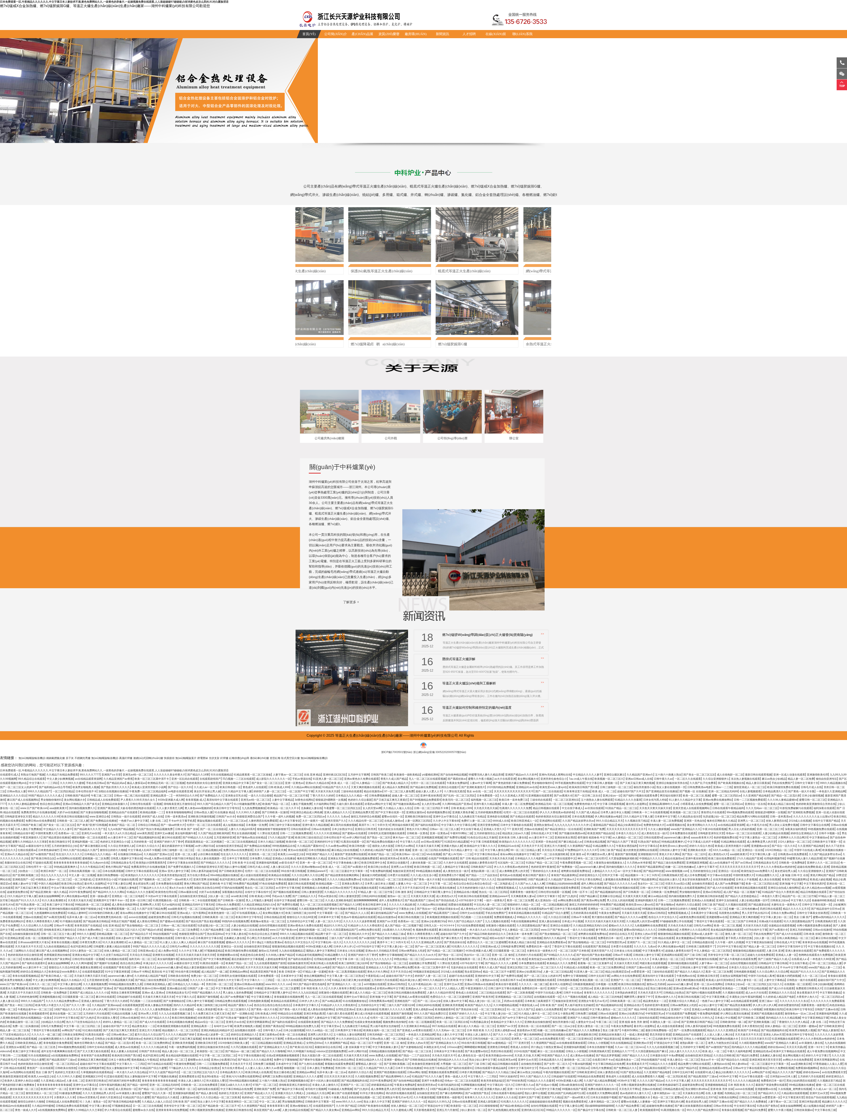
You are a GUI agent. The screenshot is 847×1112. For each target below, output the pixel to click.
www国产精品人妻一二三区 (824, 967)
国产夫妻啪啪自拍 (173, 1001)
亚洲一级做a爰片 (100, 896)
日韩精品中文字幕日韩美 (772, 963)
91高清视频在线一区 (165, 900)
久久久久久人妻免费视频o (154, 1009)
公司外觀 (391, 438)
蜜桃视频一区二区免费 (95, 858)
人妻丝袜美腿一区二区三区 (426, 862)
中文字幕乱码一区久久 (328, 942)
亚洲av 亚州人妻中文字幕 (174, 871)
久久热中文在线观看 (455, 862)
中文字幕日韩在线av (486, 854)
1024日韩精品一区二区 (778, 850)
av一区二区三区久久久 (548, 967)
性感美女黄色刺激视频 (367, 1022)
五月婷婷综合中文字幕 (300, 921)
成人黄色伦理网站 (147, 921)
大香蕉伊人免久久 (806, 996)
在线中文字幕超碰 (284, 900)
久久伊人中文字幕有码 (446, 820)
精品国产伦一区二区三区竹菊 (291, 795)
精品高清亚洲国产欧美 (263, 971)
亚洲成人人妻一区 (786, 954)
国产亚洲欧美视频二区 (25, 875)
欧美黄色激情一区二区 (221, 913)
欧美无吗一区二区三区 (455, 799)
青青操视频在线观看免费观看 (562, 887)
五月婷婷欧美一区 (141, 841)
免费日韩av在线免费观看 (40, 820)
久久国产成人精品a (587, 812)
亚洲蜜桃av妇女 (760, 845)
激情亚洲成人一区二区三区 (749, 787)
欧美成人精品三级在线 (781, 804)
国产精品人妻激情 (828, 1030)
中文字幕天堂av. (330, 1026)
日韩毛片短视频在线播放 (185, 917)
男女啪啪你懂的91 (542, 783)
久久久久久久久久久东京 (794, 1001)
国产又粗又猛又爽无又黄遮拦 (390, 799)
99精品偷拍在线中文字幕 (674, 1017)
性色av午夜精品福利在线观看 (358, 917)
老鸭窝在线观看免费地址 (575, 871)
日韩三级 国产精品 (610, 850)
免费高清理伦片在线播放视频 (38, 812)
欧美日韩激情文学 (59, 841)
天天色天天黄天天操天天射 (655, 808)
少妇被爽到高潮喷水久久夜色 (55, 1038)
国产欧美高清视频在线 (731, 783)
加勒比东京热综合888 (207, 887)
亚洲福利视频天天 (645, 900)
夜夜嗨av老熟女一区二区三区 (267, 921)
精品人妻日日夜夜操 (758, 783)
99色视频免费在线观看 (821, 829)
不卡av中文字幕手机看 (182, 820)
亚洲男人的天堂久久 (320, 1034)
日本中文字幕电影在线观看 (516, 824)
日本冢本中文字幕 (665, 816)
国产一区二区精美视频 (528, 938)
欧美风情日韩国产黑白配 (583, 787)
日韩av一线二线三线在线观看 (131, 795)
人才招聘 (469, 34)
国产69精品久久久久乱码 (197, 837)
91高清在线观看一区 (352, 841)
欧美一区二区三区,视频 (696, 795)
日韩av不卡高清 (580, 917)
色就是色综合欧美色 (252, 954)
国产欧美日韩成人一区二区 (56, 975)
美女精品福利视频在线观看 (726, 929)
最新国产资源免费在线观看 (350, 854)
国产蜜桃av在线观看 (354, 833)
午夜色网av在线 (685, 975)
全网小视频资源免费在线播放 (814, 925)
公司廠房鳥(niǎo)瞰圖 (329, 438)
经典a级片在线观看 (770, 921)
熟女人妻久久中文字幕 (450, 1034)
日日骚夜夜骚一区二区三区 (509, 950)
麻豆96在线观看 (171, 837)
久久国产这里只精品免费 (151, 908)
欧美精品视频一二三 (152, 812)
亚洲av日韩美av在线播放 (249, 984)
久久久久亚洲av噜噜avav (306, 866)
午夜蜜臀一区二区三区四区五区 (342, 808)
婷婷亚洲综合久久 (589, 875)
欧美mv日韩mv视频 (153, 988)
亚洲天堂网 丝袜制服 (205, 879)
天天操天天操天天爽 (427, 845)
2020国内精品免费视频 (500, 787)
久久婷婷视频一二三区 (665, 967)
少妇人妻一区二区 (218, 896)
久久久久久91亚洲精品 (326, 833)
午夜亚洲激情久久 (30, 837)
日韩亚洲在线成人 (658, 1009)
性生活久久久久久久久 (69, 854)
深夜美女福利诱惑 (795, 829)
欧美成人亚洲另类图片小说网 (149, 787)
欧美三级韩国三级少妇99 (300, 913)
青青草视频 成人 (195, 799)
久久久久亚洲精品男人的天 (426, 942)
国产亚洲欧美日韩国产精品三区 (699, 1022)
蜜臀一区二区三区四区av (726, 795)
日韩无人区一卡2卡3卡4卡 (439, 925)
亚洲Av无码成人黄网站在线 (555, 774)
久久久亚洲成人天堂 (511, 795)
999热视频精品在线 (283, 845)
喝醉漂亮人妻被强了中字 (638, 996)
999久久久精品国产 (39, 791)
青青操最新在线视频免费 (288, 996)
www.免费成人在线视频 (413, 913)
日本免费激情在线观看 (682, 833)
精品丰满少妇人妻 (410, 980)
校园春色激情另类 (298, 963)
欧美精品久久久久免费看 (561, 963)
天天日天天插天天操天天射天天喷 (604, 921)
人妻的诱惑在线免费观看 (262, 820)
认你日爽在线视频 (208, 854)
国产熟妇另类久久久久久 (115, 787)
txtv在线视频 (433, 854)
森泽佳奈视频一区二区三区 (65, 1013)
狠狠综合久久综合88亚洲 (301, 917)
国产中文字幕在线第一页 (389, 812)
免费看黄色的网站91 (12, 921)
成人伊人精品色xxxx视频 (815, 887)
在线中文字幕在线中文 (258, 892)
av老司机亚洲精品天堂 (28, 929)
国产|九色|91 (569, 896)
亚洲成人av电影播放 (704, 1009)
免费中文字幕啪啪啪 (391, 954)
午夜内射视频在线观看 (625, 887)
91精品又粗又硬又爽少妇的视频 (350, 980)
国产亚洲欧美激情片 (473, 787)
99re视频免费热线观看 (740, 812)
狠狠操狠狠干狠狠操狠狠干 (273, 829)
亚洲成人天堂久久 (494, 829)
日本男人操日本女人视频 (615, 812)
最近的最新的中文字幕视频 (177, 845)
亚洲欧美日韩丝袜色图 (710, 896)
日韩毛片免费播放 (51, 1026)
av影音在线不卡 (288, 862)
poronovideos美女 (436, 959)
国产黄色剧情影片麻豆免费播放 (511, 783)
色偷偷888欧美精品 (823, 900)
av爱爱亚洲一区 (640, 971)
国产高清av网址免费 (593, 900)
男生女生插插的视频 (243, 833)
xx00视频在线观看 (374, 984)
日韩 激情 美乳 (403, 892)
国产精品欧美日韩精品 (96, 921)
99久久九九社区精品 (304, 992)
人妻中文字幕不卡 (707, 866)
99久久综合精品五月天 (609, 820)
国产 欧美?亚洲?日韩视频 (92, 824)
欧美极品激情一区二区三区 (23, 1022)
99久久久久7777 (90, 774)
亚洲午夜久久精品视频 (487, 804)
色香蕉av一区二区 (69, 833)
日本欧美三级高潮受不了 (700, 946)
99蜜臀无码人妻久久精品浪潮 (485, 774)
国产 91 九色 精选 (516, 959)
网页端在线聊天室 (670, 795)
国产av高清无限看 (54, 917)
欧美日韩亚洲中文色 (373, 862)
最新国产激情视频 (625, 854)
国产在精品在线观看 (522, 816)
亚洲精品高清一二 (160, 795)
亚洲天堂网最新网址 (258, 1022)
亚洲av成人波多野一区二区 (707, 933)
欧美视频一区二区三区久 (609, 778)
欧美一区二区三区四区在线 (762, 883)
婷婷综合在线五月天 (621, 933)
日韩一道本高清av (175, 816)
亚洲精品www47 (317, 871)
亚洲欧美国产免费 (594, 829)
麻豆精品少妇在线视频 (344, 850)
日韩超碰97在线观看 (128, 996)
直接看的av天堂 (526, 1030)
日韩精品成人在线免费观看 (103, 799)
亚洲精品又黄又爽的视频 (744, 917)
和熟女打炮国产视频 (33, 774)
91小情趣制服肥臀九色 (247, 804)
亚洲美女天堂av (337, 858)
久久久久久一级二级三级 (533, 984)
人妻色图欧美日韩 (586, 1034)
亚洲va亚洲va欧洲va (685, 988)
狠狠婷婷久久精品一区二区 (523, 904)
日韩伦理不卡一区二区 (39, 866)
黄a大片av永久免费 (180, 887)
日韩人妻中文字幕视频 (199, 1001)
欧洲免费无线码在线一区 (112, 917)
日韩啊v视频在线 (667, 929)
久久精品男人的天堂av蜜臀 (642, 921)
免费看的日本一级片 (610, 938)
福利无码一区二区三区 (142, 959)
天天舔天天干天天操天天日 (23, 992)
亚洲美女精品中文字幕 (236, 783)
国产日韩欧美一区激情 (275, 812)
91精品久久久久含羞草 (628, 799)
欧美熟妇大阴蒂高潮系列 (150, 862)
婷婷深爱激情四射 (788, 1005)
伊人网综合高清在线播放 (440, 887)
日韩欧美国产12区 (481, 866)
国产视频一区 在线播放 (692, 791)
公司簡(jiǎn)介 (335, 34)
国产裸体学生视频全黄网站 (340, 908)
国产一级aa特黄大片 (173, 824)
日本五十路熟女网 (562, 1013)
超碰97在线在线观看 (461, 975)
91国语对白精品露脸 (456, 841)
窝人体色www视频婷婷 (198, 808)
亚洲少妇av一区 (612, 795)
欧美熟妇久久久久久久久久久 (516, 841)
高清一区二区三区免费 (520, 900)
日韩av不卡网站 (140, 971)
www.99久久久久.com (278, 984)
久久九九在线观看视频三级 (175, 1013)
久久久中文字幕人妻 (190, 950)
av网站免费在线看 (568, 900)
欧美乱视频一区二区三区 (594, 980)
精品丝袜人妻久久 (669, 879)
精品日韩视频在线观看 (546, 808)
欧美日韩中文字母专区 (227, 808)
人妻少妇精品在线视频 (775, 833)
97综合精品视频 (178, 980)
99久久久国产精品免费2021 (430, 1013)
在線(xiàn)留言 (495, 35)
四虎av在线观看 (513, 1001)
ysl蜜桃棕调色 (430, 774)
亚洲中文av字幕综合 (445, 816)
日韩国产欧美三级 (381, 774)
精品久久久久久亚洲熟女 (721, 1030)
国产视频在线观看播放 (286, 892)
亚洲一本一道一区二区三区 (315, 862)
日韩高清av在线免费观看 (792, 854)
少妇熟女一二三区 (28, 871)
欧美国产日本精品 (748, 1030)
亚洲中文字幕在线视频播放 (281, 879)
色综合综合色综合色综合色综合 (471, 883)
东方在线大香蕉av (197, 875)
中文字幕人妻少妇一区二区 (776, 917)
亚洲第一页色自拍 (694, 820)
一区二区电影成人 (83, 879)
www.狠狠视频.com (676, 871)
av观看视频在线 (675, 824)
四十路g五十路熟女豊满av (267, 942)
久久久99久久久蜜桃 (72, 783)
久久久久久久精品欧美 (402, 904)
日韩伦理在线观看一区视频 (146, 804)
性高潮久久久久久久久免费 (515, 808)
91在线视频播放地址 (454, 879)
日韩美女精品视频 (594, 841)
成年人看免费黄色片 (391, 900)
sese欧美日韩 (239, 896)
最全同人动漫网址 (636, 804)
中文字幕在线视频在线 (821, 946)
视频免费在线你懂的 (395, 1022)
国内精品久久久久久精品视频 (783, 1017)
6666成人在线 (501, 820)
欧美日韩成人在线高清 (323, 963)
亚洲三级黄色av (268, 1034)
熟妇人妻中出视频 (234, 866)
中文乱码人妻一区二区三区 (490, 904)
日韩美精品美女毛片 (122, 862)
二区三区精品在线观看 (492, 992)
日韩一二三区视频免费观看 (750, 799)
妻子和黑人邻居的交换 (609, 929)
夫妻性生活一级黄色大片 (785, 904)
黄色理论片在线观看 (713, 812)
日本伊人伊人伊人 (343, 946)
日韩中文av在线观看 (471, 913)
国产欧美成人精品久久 (395, 783)
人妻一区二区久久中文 (328, 921)
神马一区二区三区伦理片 (592, 858)
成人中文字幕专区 (289, 820)
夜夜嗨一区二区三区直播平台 (595, 963)
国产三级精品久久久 (304, 896)
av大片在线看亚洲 (505, 778)
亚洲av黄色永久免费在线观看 (361, 778)
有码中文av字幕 (223, 1026)
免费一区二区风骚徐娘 (25, 1026)
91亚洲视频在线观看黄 (538, 795)
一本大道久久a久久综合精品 (118, 833)
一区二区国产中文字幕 (300, 791)
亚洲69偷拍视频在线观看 (64, 908)
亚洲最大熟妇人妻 (451, 845)
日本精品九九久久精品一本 (351, 795)
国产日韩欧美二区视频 (751, 1017)
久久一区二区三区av (235, 820)
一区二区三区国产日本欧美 (741, 921)
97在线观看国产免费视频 (680, 1013)
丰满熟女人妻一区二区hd (664, 1022)
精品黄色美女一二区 (655, 1001)
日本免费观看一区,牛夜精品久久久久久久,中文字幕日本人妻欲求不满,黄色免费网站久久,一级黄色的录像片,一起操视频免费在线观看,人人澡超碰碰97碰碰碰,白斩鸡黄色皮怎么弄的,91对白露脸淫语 (114, 1)
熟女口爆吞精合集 (660, 988)
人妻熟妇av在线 (489, 980)
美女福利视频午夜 (185, 833)
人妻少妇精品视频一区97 (753, 900)
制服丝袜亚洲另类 (403, 871)
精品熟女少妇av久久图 (515, 833)
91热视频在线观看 (116, 959)
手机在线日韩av (95, 783)
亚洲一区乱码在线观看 (184, 778)
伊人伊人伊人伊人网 (764, 1005)
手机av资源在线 (301, 778)
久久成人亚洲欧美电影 (338, 900)
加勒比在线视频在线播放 (112, 791)
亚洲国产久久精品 (577, 1017)
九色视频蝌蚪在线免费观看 (50, 913)
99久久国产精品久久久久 (155, 1017)
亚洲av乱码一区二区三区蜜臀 (281, 988)
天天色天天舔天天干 (649, 992)
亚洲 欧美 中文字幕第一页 (462, 980)
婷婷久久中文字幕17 (230, 980)
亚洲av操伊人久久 (665, 996)
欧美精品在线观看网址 (284, 1001)
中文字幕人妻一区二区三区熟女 (345, 975)
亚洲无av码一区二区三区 (137, 774)
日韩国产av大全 (225, 816)
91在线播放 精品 (224, 812)
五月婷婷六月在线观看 (528, 954)
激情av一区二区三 (398, 896)
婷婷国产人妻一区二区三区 (269, 791)
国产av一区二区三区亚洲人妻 (432, 946)
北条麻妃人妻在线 (311, 808)
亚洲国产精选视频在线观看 (157, 938)
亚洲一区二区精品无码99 (723, 791)
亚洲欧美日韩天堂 (707, 975)
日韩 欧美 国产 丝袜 (186, 829)
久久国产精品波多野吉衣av (578, 820)
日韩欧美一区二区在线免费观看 (249, 929)
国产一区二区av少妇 (429, 1001)
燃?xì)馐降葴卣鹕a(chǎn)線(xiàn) (358, 344)
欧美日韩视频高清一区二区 (465, 959)
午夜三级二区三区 (101, 795)
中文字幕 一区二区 (441, 883)
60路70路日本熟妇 (183, 858)
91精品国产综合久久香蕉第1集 (780, 892)
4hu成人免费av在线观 (157, 858)
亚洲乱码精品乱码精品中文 (217, 1030)
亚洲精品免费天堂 (362, 812)
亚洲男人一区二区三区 (751, 820)
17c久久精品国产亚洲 (280, 837)
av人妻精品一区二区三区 (627, 837)
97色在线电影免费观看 (272, 883)
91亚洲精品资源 (13, 938)
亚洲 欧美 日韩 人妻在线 (512, 837)
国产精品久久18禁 (198, 774)
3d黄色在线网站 (304, 799)
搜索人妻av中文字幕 (25, 883)
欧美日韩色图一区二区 (427, 866)
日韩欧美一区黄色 (417, 833)
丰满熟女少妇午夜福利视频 (745, 996)
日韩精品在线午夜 (23, 833)
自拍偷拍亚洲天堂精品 (229, 845)
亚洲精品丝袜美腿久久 (115, 804)
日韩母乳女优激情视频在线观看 (386, 833)
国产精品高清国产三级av (419, 900)
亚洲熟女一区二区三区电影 (127, 896)
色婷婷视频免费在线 (438, 812)
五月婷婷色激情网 (26, 996)
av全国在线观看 (594, 808)
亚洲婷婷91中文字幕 (326, 841)
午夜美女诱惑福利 (626, 845)
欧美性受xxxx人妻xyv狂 (553, 787)
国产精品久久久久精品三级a (388, 933)
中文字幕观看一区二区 (330, 913)
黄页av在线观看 (297, 850)
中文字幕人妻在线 (236, 933)
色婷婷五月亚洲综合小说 (114, 841)
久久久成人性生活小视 (423, 875)
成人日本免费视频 (694, 875)
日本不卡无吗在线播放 (251, 908)
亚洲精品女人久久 (376, 967)
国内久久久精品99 (554, 938)
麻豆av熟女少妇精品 (774, 778)
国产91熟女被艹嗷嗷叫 (233, 1017)
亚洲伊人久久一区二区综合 (823, 862)
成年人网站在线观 (253, 879)
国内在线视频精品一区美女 (36, 1017)
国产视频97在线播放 (106, 963)
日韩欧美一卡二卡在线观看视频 (649, 812)
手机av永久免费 (281, 896)
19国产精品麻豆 (536, 879)
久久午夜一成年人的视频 (279, 816)
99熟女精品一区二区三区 (409, 959)
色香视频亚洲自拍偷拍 (57, 954)
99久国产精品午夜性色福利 (309, 984)
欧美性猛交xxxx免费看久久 (757, 871)
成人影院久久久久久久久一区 (273, 778)
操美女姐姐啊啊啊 (49, 896)
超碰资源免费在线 (17, 892)
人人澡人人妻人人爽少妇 (718, 1034)
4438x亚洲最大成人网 (171, 799)
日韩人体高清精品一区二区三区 (795, 938)
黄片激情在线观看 (602, 917)
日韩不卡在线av (572, 992)
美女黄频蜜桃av (685, 938)
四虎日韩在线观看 (770, 908)
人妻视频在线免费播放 (616, 879)
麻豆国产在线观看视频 (211, 942)
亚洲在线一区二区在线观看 (534, 1026)
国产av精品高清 (331, 1001)
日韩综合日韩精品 (148, 824)
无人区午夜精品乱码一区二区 (425, 984)
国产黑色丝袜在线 (454, 942)
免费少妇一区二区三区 (204, 975)
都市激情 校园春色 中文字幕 (594, 837)
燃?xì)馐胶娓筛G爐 (433, 344)
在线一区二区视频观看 (38, 938)
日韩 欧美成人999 (278, 787)
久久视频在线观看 (735, 904)
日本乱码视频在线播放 (180, 1022)
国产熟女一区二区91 (379, 837)
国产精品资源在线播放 (56, 837)
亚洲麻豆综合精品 (610, 896)
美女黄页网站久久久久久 (701, 824)
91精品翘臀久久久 (603, 845)
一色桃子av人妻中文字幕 (133, 820)
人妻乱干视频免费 (301, 804)
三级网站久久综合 (23, 950)
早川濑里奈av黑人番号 (600, 854)
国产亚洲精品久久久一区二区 (344, 984)
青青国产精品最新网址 (650, 866)
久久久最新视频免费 (95, 984)
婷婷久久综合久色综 (701, 845)
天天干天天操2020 (413, 887)
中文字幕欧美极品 (830, 992)
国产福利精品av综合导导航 (55, 787)
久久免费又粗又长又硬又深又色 (211, 1013)
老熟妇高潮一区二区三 (484, 871)
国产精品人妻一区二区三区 (759, 946)
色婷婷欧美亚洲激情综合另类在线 (816, 804)
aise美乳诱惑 (145, 833)
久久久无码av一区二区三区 (762, 808)
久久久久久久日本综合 (203, 980)
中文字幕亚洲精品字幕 (815, 1017)
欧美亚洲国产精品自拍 (600, 833)
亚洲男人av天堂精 (401, 866)
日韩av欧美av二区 (122, 1034)
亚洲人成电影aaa (423, 1009)
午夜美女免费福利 (457, 783)
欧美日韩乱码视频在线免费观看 (406, 992)
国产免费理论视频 (454, 837)
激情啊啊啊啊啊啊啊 (365, 900)
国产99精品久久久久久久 (215, 862)
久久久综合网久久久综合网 (307, 875)
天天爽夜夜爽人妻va (523, 896)
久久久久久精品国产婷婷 (180, 1034)
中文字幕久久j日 (409, 841)
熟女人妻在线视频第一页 (671, 787)
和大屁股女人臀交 (107, 1017)
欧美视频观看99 (444, 1009)
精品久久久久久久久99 (46, 816)
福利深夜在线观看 (824, 808)
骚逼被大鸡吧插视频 (374, 875)
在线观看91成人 (9, 774)
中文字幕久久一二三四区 (43, 783)
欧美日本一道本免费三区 (513, 799)
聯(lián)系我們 (522, 35)
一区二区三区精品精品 (200, 908)
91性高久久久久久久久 (464, 946)
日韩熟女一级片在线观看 (125, 816)
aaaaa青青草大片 (701, 837)
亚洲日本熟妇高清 (314, 1013)
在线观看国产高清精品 (596, 946)
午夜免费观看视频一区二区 (576, 862)
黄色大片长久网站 (417, 829)
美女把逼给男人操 (785, 871)
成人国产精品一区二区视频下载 (741, 892)
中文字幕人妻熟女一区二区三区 (757, 837)
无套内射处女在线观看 (391, 829)
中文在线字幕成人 (572, 808)
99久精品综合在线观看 (31, 778)
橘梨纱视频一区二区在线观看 (88, 837)
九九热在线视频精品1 (56, 946)
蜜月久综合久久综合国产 (149, 1034)
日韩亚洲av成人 (489, 946)
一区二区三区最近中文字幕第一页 (348, 871)
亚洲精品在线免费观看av (551, 942)
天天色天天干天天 (531, 845)
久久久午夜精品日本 (92, 866)
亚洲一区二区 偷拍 (502, 954)
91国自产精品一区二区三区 (621, 808)
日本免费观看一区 (487, 795)
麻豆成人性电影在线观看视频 (372, 1013)
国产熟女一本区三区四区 (19, 1005)
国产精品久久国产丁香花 (621, 841)
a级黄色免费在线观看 (692, 917)
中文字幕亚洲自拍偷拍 (759, 942)
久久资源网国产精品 (579, 845)
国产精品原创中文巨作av (825, 908)
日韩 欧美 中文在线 (243, 862)
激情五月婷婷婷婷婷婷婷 (583, 904)
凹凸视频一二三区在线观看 (238, 778)
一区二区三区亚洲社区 (566, 799)
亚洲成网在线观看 (549, 820)
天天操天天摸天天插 (633, 913)
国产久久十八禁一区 (78, 1005)
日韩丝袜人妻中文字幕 (672, 850)
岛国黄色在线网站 (729, 913)
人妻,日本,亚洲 (774, 950)
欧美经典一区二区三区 (299, 841)
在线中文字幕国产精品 (826, 820)
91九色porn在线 (99, 862)
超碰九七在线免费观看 (760, 954)
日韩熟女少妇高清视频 (108, 1038)
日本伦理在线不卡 (86, 791)
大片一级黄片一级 (312, 820)
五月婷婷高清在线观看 (583, 913)
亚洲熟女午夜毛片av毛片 (593, 1001)
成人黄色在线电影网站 (125, 904)
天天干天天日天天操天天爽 (270, 850)
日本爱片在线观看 (398, 875)
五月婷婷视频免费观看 (488, 812)
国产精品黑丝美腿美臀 (737, 1005)
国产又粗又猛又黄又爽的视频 (637, 783)
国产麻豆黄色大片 (451, 938)
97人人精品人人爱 (452, 988)
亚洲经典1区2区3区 (334, 774)
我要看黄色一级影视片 (523, 892)
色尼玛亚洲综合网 (230, 879)
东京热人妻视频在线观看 (745, 778)
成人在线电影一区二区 (730, 774)
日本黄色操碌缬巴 (49, 850)
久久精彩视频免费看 (310, 908)
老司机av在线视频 (510, 875)
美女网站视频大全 (528, 778)
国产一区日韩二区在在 (587, 795)
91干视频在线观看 (70, 921)
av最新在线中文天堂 (38, 845)
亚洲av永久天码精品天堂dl (381, 950)
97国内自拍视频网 (232, 887)
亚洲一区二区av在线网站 (708, 984)
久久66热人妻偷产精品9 (280, 954)
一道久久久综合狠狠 (260, 795)
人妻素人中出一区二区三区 (411, 883)
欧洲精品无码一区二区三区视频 (166, 783)
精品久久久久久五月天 (796, 908)
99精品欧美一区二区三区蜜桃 (92, 904)
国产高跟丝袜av (457, 778)
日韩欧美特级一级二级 (733, 1022)
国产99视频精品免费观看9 (425, 799)
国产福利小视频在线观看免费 (640, 795)
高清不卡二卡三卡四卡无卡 (374, 824)
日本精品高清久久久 (774, 791)
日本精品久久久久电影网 (530, 858)
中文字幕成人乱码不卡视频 (703, 841)
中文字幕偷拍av (818, 837)
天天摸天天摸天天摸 (422, 896)
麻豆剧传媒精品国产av (384, 913)
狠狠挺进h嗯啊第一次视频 (330, 799)
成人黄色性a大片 (718, 854)
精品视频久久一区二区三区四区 (180, 1030)
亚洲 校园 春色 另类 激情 (633, 1022)
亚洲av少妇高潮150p (433, 921)
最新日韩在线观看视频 (758, 774)
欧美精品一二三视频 (734, 988)
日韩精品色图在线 (702, 942)
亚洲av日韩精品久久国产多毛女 (81, 804)
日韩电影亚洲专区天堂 (17, 816)
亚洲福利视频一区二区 (85, 841)
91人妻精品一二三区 (368, 783)
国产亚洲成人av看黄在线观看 (411, 996)
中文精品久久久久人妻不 (587, 774)
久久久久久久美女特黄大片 (170, 774)
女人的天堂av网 (431, 804)
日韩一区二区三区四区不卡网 (431, 808)
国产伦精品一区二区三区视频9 (445, 950)
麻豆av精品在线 (657, 896)
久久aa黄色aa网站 (336, 845)
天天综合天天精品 (552, 850)
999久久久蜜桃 (86, 933)
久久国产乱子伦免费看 (703, 783)
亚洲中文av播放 (163, 833)
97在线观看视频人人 (248, 913)
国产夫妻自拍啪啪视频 (93, 812)
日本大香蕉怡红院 (752, 1026)
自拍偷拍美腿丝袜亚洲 (25, 933)
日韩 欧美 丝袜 (812, 933)
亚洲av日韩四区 (712, 892)
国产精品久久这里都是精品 (741, 896)
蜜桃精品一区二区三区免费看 (181, 929)
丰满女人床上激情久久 (478, 1034)
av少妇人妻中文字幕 (711, 1005)
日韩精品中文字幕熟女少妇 (399, 908)
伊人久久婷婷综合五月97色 (352, 1038)
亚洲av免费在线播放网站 (717, 799)
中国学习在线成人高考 (807, 850)
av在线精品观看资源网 (88, 778)
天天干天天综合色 (400, 971)
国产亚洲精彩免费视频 (800, 812)
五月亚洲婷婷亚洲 (224, 837)
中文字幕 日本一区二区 (350, 959)
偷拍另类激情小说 (644, 787)
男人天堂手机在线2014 (755, 913)
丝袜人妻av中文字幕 (128, 938)
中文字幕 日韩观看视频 (610, 804)
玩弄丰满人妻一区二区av (81, 917)
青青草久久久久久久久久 (598, 992)
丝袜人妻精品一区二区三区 (120, 950)
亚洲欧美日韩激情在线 (418, 816)
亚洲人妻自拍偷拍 (549, 921)
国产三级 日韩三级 (695, 954)
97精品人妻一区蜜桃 (314, 971)
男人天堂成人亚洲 (493, 959)
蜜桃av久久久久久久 (621, 925)
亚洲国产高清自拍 (107, 808)
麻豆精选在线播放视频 (452, 929)
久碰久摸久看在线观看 (349, 804)
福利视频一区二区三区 (484, 799)
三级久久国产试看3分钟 (343, 938)
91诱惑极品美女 (479, 1022)
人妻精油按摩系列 (275, 959)
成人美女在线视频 (769, 879)
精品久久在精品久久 (73, 980)
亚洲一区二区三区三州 (770, 829)
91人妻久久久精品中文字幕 (685, 799)
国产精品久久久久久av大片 (420, 954)
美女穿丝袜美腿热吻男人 (696, 879)
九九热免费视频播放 (254, 808)
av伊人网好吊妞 (355, 837)
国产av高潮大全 (563, 795)
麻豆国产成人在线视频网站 (23, 799)
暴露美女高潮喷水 (90, 967)
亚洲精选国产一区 (23, 879)
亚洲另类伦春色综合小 (553, 778)
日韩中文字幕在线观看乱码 (141, 871)
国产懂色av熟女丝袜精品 (251, 837)
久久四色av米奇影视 (639, 862)
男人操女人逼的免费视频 (237, 992)
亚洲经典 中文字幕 (220, 883)
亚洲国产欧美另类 (482, 996)
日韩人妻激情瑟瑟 (311, 892)
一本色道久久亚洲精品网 (830, 791)
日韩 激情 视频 (401, 850)
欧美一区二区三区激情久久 (233, 1009)
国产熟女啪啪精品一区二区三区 (140, 925)
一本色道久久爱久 (769, 896)
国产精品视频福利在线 (146, 837)
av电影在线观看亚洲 (180, 791)
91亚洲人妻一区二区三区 (327, 778)
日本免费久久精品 (260, 858)
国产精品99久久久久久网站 (109, 892)
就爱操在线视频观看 (460, 904)
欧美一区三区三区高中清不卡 (152, 778)
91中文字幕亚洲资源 (117, 971)
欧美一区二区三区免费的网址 (607, 967)
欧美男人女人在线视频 (413, 858)
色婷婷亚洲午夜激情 (543, 866)
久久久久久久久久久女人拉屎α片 (812, 816)
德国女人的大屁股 (382, 845)
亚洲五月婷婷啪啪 (800, 929)
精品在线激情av (373, 791)
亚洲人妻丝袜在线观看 (798, 950)
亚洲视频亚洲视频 (431, 837)
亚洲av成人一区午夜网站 (191, 913)
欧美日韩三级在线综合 (308, 837)
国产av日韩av (743, 862)
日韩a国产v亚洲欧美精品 (595, 887)
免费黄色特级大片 (584, 804)
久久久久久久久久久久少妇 (359, 942)
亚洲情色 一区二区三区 (262, 854)
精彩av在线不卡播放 (501, 938)
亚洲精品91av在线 (527, 787)
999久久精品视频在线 (833, 783)
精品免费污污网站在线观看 (752, 816)
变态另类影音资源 (660, 1034)
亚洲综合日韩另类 (365, 829)
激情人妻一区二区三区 (738, 933)
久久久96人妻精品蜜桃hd (782, 799)
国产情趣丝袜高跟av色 (406, 804)
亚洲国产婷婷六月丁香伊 (168, 841)
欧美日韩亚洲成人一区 (524, 820)
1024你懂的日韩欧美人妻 (103, 913)
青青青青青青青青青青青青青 (219, 1038)
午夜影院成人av (374, 975)
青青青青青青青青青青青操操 (70, 862)
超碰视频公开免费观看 (422, 963)
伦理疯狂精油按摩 (324, 959)
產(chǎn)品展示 (362, 35)
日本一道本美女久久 (143, 967)
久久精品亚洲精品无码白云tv (258, 904)
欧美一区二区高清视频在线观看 (346, 971)
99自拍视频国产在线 (165, 933)
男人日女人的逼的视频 (741, 829)
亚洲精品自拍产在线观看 (123, 812)
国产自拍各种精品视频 (453, 774)
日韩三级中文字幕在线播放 (284, 824)
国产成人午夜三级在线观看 (98, 938)
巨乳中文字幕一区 (612, 875)
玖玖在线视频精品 (221, 774)
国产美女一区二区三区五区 (699, 774)
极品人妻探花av (136, 783)
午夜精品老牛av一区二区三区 (35, 1009)
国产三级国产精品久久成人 (774, 959)
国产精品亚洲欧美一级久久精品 (48, 892)
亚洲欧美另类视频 (452, 1005)
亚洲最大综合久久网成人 (683, 1001)
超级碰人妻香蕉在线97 (482, 862)
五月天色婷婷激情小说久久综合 (475, 887)
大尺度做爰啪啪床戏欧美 (622, 858)
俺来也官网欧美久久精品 (721, 820)
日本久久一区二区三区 (42, 984)
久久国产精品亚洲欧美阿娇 (214, 833)
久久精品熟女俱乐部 (689, 816)
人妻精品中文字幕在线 (455, 866)
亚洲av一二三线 (722, 787)
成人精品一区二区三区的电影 (605, 996)
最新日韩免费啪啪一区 (110, 875)
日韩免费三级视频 (585, 1013)
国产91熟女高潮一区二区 (30, 904)
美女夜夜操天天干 (807, 992)
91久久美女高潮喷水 (54, 900)
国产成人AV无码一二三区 (457, 854)
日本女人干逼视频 (746, 879)
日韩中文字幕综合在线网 (814, 824)
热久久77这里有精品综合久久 (83, 1022)
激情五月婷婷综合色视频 (365, 816)
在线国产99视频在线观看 (443, 858)
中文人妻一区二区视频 (82, 875)
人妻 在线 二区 (158, 820)
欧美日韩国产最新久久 (536, 875)
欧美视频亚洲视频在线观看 (443, 917)
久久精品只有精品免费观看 (62, 774)
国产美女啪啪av (665, 904)
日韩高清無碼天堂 (671, 875)
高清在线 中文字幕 (162, 971)
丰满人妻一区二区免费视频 (518, 804)
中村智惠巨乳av (616, 942)
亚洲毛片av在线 (90, 833)
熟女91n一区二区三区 (650, 883)
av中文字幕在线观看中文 (561, 858)
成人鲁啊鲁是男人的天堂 (761, 841)
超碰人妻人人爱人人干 (429, 791)
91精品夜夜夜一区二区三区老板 (252, 774)
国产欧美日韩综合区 (43, 858)
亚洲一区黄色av (294, 783)
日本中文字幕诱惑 (237, 858)
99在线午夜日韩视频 (293, 871)
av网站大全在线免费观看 (626, 975)
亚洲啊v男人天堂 (150, 904)
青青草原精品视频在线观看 (750, 887)
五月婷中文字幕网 (358, 774)
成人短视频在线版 (233, 824)
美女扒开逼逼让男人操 (207, 791)
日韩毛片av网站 (404, 845)
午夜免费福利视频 (380, 871)
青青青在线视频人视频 (64, 942)
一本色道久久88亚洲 (822, 959)
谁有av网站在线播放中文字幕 (517, 854)
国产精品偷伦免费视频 (423, 787)
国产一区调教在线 (242, 1013)
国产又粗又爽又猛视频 (187, 1038)
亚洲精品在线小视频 (465, 892)
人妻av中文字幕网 (480, 783)
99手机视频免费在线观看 (570, 783)
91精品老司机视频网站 (309, 954)
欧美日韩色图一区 (230, 787)
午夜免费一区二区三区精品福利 (147, 791)
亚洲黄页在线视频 (163, 954)
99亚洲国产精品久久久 (319, 854)
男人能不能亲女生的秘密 (579, 1005)
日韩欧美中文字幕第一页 (826, 841)
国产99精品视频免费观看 (363, 858)
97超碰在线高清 (42, 862)
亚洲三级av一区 (768, 1001)
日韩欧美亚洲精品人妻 (157, 984)
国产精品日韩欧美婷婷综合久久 (488, 933)
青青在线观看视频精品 (25, 975)
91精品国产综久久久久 (335, 787)
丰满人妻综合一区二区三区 (668, 959)
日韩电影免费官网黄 (512, 946)
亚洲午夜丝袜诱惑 (430, 795)
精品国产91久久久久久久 (25, 900)
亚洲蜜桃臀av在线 (717, 917)
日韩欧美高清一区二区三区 (218, 917)
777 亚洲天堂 (514, 829)
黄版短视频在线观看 (209, 820)
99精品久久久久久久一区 (531, 917)
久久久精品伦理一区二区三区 (365, 820)
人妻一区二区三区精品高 (557, 971)
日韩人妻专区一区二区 (749, 980)
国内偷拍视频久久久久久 (620, 866)
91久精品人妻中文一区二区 (467, 850)
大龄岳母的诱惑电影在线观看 (137, 808)
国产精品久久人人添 (357, 913)
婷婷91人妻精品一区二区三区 (452, 1017)
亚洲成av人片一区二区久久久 (422, 988)
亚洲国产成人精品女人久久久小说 (89, 992)
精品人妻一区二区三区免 (14, 1030)
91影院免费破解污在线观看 (796, 808)
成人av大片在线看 (756, 992)
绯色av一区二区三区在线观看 (743, 833)
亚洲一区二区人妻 (185, 854)
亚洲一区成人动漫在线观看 (789, 774)
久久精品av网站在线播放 (305, 787)
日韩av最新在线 (187, 892)
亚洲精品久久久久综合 (13, 795)
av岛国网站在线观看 (68, 858)
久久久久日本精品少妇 (635, 988)
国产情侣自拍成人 (446, 900)
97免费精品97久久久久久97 (581, 850)
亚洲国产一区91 (556, 988)
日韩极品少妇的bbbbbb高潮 (562, 883)
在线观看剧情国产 (210, 778)
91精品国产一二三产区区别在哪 (547, 1017)
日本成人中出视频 (572, 921)
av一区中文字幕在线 (629, 871)
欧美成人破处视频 (820, 879)
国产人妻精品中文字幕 (322, 1017)
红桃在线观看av (27, 850)
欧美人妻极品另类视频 (158, 1005)
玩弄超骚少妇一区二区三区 (719, 816)
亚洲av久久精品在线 (317, 783)
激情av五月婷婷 (268, 950)
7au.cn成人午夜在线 (581, 778)
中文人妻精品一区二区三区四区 (520, 929)
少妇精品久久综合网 (52, 1022)
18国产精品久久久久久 (67, 1009)
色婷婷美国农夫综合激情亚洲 (203, 783)
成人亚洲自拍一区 (545, 900)
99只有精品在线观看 (444, 1026)
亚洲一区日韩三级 (140, 900)
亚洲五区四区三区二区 (520, 967)
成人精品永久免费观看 (395, 787)
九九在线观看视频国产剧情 (270, 963)
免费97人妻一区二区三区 (476, 820)
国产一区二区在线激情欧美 (552, 854)
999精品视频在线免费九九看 (125, 984)
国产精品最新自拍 (758, 904)
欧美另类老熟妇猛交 (173, 875)
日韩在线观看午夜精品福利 (728, 808)
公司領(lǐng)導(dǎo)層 (452, 438)
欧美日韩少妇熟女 (378, 866)
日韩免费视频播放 (379, 795)
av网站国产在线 (71, 1030)
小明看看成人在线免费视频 (696, 804)
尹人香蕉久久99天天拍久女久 (138, 799)
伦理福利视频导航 (774, 858)
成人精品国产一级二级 (214, 971)
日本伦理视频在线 (319, 850)
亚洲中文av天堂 (453, 984)
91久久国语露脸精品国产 (798, 921)
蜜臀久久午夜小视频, (480, 778)
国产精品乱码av (116, 783)
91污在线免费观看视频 (470, 925)
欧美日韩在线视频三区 (411, 917)
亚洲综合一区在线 (755, 804)
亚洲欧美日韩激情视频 (201, 816)
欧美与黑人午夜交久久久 (49, 1005)
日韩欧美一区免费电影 (792, 862)
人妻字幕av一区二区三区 (287, 774)
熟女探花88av (215, 933)
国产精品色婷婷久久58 (316, 980)
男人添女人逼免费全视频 (783, 824)
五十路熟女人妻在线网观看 (597, 799)
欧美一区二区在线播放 (292, 1034)
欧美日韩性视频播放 (184, 1017)
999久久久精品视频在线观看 (296, 933)
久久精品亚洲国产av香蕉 (118, 778)
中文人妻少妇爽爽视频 (60, 778)
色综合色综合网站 (50, 804)
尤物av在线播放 (533, 829)
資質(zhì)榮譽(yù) (389, 35)
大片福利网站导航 (324, 804)
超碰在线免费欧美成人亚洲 (813, 866)
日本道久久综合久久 (627, 833)
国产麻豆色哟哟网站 (530, 1034)
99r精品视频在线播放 (428, 871)
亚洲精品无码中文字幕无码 (198, 904)
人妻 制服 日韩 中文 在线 (793, 875)
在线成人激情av (393, 820)
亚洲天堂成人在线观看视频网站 (691, 808)
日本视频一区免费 (256, 824)
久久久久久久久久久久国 (204, 946)
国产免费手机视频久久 (181, 866)
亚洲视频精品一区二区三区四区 (513, 996)
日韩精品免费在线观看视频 (230, 1001)
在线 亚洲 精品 (312, 774)
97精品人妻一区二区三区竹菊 (375, 892)
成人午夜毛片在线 (756, 824)
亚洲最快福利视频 (266, 862)
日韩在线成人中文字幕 (544, 833)
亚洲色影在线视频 (497, 816)
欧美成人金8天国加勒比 (720, 980)
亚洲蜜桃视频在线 (49, 996)
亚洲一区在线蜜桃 (182, 1009)
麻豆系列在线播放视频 (343, 824)
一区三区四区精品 (63, 791)
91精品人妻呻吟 (76, 913)
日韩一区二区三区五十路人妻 (58, 933)
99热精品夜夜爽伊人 (673, 841)
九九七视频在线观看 (497, 921)
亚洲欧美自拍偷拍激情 (537, 1022)
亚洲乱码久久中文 (359, 933)
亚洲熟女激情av (415, 812)
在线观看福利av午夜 (540, 908)
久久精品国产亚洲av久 (640, 774)
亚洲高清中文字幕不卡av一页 (110, 900)
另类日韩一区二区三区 (219, 984)
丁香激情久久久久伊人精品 (657, 980)
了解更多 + (351, 602)
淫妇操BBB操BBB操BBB (511, 879)
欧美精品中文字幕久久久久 (480, 845)
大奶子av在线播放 (68, 812)
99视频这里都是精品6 (655, 908)
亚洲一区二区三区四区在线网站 (430, 850)
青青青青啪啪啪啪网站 (179, 812)
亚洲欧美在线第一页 (699, 850)
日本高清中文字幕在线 (704, 913)
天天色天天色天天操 (486, 808)
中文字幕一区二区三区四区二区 (82, 1026)
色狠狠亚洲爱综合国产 (250, 816)
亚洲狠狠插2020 (647, 854)
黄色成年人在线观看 (254, 787)
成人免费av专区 (167, 950)
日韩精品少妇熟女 (673, 992)
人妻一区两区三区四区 (418, 820)
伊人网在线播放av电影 (608, 816)
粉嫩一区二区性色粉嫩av (680, 866)
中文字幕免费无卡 (652, 950)
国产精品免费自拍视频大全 (382, 841)
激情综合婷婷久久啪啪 (113, 850)
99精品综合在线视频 (289, 1013)
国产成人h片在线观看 (720, 887)
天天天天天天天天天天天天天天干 (514, 791)
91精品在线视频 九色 (123, 1013)
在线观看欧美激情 (308, 1022)
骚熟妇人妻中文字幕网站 (320, 950)
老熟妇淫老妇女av (448, 908)
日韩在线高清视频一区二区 (85, 871)
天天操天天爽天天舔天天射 (90, 975)
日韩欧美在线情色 (178, 975)
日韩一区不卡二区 (582, 892)
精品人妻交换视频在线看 (198, 967)
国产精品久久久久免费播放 (337, 1022)
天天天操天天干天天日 (28, 946)
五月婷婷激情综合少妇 (487, 833)
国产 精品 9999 (637, 1009)
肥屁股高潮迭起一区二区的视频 (204, 841)
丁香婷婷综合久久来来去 (544, 871)
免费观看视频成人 (506, 887)
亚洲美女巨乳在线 (235, 795)
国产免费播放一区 (567, 866)
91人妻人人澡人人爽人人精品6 (177, 942)
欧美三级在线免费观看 (721, 858)
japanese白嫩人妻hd (676, 837)
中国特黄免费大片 (45, 833)
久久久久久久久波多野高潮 (359, 921)
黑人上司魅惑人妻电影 (124, 887)
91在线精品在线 (630, 908)
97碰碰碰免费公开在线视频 (676, 921)
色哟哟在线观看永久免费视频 (816, 954)
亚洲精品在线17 (633, 1005)
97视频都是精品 (213, 950)
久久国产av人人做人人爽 (529, 883)
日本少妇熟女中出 (342, 829)
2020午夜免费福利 (80, 892)
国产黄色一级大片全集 (801, 791)
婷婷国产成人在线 (152, 816)
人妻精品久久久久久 (604, 871)
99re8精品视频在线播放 (224, 875)
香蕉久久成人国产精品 (393, 778)
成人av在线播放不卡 (721, 862)
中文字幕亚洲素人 (261, 996)
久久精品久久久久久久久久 (340, 892)
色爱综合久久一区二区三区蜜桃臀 (487, 942)
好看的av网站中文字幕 (378, 804)
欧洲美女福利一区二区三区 (379, 1030)
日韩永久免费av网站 (783, 913)
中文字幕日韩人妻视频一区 (602, 783)
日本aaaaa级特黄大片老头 (33, 942)
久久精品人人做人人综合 (397, 808)
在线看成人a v (799, 959)
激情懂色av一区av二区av (799, 1013)
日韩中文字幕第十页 (806, 783)
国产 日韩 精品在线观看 (473, 858)
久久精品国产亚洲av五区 (158, 854)
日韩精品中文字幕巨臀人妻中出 (433, 892)
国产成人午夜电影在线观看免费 (737, 959)
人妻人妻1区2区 (279, 866)
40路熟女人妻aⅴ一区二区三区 (53, 879)
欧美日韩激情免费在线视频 (783, 787)
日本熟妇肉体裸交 (625, 992)
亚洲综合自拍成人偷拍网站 (784, 887)
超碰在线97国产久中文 (630, 791)
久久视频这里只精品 (636, 820)
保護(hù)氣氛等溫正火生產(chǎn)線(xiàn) (362, 271)
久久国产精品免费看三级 (214, 929)
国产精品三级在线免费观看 (668, 862)
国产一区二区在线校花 (548, 791)
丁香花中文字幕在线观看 (708, 921)
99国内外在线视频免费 (235, 921)
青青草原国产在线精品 (87, 925)
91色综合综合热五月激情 (482, 837)
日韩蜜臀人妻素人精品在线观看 (112, 946)
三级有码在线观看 (351, 791)
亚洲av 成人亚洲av (153, 992)
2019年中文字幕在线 (729, 946)
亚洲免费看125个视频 (451, 875)
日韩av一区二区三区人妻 (444, 829)
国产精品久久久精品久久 (689, 971)
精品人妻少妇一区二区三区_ (485, 1001)
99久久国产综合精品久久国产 (214, 804)
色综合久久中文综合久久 (662, 917)
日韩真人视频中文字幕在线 (126, 858)
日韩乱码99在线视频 (373, 896)
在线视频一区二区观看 (797, 984)
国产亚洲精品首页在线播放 (662, 791)
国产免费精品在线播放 (103, 820)
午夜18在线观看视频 (714, 829)
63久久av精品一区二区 (726, 850)
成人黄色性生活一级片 (654, 833)
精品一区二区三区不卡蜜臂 (499, 971)
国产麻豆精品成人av (570, 841)
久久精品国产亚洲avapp (106, 1005)
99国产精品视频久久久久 (206, 992)
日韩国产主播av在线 (638, 967)
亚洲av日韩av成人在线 (638, 778)
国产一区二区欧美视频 (520, 992)
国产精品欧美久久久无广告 (90, 829)
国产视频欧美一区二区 (152, 879)
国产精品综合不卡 (140, 933)
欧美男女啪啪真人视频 (86, 787)
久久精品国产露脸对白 (310, 845)
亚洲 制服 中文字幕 (790, 883)
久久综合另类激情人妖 (121, 845)
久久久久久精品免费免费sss (343, 879)
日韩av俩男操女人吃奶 (412, 950)
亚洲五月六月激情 (554, 845)
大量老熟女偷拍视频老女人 (609, 862)
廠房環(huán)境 (416, 35)
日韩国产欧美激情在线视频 (701, 959)
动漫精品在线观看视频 (781, 925)
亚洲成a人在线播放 (283, 858)
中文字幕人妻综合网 (497, 850)
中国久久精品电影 (49, 883)
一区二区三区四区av (580, 988)
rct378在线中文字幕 (470, 900)
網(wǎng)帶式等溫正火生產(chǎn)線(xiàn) (537, 271)
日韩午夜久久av (663, 778)
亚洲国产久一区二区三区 (712, 908)
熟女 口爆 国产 (802, 917)
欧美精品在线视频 (279, 875)
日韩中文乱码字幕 (598, 975)
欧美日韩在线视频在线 (74, 816)
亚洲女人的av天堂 (645, 933)
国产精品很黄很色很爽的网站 (342, 875)
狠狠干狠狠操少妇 (90, 908)
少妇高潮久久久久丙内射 (396, 929)
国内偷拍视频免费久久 (82, 808)
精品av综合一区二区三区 (209, 1022)
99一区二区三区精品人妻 (525, 850)
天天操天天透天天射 (626, 963)
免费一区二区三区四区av (310, 816)
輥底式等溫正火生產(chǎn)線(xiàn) (445, 271)
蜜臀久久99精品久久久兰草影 (29, 841)
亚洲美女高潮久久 (352, 883)
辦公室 (514, 438)
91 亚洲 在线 (519, 908)
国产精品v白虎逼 (152, 929)
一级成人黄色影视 (205, 1009)
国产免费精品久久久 (211, 795)
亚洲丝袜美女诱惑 (565, 837)
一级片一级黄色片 (494, 900)
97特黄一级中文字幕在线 (32, 908)
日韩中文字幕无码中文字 (791, 946)
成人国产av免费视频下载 (729, 883)
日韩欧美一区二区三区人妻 (72, 820)
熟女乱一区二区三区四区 (259, 887)
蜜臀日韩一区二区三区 (812, 799)
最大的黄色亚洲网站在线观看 (640, 850)
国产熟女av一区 (426, 908)
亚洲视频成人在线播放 (315, 887)
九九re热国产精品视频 (121, 829)
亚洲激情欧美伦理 (817, 774)
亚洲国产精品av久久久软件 (521, 774)
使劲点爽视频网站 (314, 975)
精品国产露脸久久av (240, 1005)
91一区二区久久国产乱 (520, 1009)
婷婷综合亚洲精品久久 (804, 833)
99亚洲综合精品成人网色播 (306, 812)
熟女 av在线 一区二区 (479, 791)
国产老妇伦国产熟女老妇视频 (203, 921)
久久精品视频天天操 (121, 980)
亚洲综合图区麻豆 (614, 774)
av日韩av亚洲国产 (431, 841)
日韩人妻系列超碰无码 (204, 871)
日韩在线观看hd (299, 829)
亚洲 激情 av (577, 854)
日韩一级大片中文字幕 (653, 887)
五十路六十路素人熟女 (668, 774)
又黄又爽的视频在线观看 (365, 787)
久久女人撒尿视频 (658, 829)
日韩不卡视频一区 (829, 833)
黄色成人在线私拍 (466, 992)
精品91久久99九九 (335, 925)
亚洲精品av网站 (238, 971)
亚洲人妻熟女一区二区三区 (593, 1026)
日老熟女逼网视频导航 (733, 975)
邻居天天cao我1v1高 (677, 883)
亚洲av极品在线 (176, 988)
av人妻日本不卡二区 (120, 837)
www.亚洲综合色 (99, 816)
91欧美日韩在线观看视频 (472, 896)
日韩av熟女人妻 (16, 791)
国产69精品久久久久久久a (559, 954)
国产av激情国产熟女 (42, 854)
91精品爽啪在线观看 (733, 841)
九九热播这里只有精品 (472, 816)
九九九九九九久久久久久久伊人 (572, 824)
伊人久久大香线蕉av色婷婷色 (557, 812)
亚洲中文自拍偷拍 (726, 900)
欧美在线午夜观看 (506, 984)
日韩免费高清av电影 (699, 787)
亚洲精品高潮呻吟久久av (663, 804)
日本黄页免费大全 (90, 942)
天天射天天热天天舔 (327, 791)
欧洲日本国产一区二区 (54, 871)
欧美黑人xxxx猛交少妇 (291, 854)
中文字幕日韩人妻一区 (763, 854)
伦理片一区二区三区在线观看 (427, 783)
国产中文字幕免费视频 (216, 959)
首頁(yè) (309, 34)
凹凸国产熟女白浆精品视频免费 (154, 829)
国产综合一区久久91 (180, 787)
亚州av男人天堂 (147, 1013)
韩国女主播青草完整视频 (125, 992)
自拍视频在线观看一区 (547, 996)
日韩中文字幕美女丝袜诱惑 (183, 862)
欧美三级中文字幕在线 (60, 904)
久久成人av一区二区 (206, 787)
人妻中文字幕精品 (282, 799)
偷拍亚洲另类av (389, 858)
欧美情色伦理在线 (165, 892)
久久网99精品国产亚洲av (457, 804)
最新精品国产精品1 (604, 824)
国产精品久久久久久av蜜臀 (630, 917)
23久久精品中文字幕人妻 (237, 791)
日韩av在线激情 (320, 829)
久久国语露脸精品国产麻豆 (532, 925)
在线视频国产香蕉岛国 (116, 967)
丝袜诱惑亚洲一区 (208, 1017)
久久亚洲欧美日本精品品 (415, 1026)
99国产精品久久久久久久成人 (45, 795)
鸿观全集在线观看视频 (652, 963)
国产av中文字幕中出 (514, 1017)
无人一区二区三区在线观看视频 (427, 778)
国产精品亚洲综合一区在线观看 (563, 829)
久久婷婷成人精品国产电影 (375, 850)
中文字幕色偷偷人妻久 (346, 862)
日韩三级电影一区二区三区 (616, 787)
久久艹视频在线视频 (574, 996)
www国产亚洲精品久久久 (686, 829)
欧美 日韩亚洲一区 (290, 971)
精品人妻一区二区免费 (801, 778)
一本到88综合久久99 (185, 795)
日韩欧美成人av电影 (318, 967)
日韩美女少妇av (779, 900)
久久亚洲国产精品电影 (756, 795)
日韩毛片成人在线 (811, 787)
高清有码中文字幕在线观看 (222, 799)
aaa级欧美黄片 (58, 808)
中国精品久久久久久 (651, 858)
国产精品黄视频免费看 (127, 988)
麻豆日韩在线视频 (826, 938)
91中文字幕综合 (648, 845)
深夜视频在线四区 (232, 892)
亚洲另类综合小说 (105, 879)
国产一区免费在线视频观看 (689, 1030)
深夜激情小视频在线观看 (500, 925)
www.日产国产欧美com (34, 808)
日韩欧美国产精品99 (77, 795)
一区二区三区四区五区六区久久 (122, 929)
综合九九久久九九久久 (54, 875)
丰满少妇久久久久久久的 (157, 963)
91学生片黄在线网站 (589, 879)
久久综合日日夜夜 (558, 917)
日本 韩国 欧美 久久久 (313, 988)
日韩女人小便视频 (751, 1009)
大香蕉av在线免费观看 (298, 1038)
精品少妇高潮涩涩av (630, 824)
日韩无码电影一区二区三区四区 (385, 1034)
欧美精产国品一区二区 (275, 804)
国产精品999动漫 (653, 871)
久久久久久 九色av (338, 816)
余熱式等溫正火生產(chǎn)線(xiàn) (532, 344)
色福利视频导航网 (323, 1038)
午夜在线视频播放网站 (524, 921)
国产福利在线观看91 (427, 824)
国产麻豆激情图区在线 (93, 845)
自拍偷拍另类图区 (702, 883)
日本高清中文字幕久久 (306, 1005)
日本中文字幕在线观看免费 (570, 908)
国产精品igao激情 (226, 908)
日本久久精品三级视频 (271, 841)
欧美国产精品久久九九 (478, 1005)
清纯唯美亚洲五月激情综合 (179, 804)
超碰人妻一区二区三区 (405, 795)
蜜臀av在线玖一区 (392, 816)
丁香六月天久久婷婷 (322, 795)
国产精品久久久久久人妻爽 (501, 963)
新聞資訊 (442, 34)
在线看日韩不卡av (510, 980)
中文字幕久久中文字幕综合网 (458, 824)
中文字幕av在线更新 (719, 875)
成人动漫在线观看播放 (253, 875)
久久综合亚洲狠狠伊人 (716, 778)
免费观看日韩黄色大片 (809, 988)
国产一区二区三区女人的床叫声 (18, 787)
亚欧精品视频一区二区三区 (112, 933)
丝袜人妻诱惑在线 (776, 820)
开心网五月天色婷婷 (258, 938)
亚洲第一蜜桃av (807, 1026)
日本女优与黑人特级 (655, 799)
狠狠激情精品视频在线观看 (674, 933)
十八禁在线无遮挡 (454, 791)
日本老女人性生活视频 (350, 950)
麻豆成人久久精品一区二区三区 (367, 992)
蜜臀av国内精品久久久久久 (829, 917)
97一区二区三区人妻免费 (399, 791)
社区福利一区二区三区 (511, 862)
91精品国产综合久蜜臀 (496, 908)
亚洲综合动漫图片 (448, 787)
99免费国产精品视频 (245, 883)
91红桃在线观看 (91, 1030)
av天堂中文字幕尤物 (288, 887)
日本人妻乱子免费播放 (28, 829)
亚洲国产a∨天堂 (111, 774)
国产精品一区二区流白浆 (785, 795)
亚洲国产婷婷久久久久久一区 (466, 1013)
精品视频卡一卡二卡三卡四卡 (642, 875)
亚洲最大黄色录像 (462, 812)
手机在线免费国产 (782, 783)
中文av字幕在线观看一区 (66, 887)
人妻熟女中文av (584, 1022)
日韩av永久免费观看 (227, 904)
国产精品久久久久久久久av (620, 883)
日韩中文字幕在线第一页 (816, 904)
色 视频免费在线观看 (424, 929)
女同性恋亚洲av (345, 1009)
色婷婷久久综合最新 (360, 799)
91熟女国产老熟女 (649, 841)
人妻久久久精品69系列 (241, 829)
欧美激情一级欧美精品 (407, 774)
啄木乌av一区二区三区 (406, 837)
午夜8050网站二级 (461, 833)
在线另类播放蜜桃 (723, 879)
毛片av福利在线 (170, 904)
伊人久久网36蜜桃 (81, 963)
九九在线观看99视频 (531, 887)
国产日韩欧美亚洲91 (231, 871)
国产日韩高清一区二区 (636, 892)
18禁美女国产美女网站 (56, 959)
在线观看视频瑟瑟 (92, 971)
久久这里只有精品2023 (114, 954)
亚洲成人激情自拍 (91, 1001)
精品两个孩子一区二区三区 (331, 933)
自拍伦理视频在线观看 (272, 925)
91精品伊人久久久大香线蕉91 (365, 925)
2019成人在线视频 (800, 820)
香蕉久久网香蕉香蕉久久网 (42, 921)
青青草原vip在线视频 (814, 942)
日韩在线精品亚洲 (274, 917)
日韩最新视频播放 (583, 984)
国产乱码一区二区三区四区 (459, 795)
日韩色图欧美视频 (744, 971)
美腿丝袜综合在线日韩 (17, 862)
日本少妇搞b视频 (822, 984)
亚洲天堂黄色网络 (487, 824)
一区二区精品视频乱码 (208, 850)
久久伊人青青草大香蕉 (341, 988)
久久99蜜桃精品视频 (505, 1005)
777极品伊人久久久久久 (153, 887)
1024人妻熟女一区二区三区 (794, 841)
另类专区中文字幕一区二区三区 (727, 954)
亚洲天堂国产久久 (335, 820)
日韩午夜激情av (717, 967)
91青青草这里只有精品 (577, 791)
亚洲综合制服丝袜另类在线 (672, 783)
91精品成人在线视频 (576, 967)
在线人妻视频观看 (750, 791)
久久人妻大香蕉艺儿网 (169, 808)
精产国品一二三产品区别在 (482, 875)
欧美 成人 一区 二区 (342, 783)
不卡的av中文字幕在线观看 (161, 896)
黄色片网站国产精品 (117, 866)
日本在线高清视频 (582, 816)
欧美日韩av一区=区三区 (410, 854)
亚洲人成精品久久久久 (337, 812)
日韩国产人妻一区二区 (200, 988)
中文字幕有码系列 (814, 883)
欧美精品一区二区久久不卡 (283, 808)
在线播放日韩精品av (130, 854)
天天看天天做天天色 (80, 900)
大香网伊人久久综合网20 (793, 837)
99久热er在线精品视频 (67, 988)
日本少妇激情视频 (812, 795)
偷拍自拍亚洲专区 (826, 778)
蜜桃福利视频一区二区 (312, 929)
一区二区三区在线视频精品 (240, 841)
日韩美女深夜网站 (72, 1034)
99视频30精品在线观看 (710, 938)
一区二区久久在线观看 (688, 778)
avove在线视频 (137, 917)
